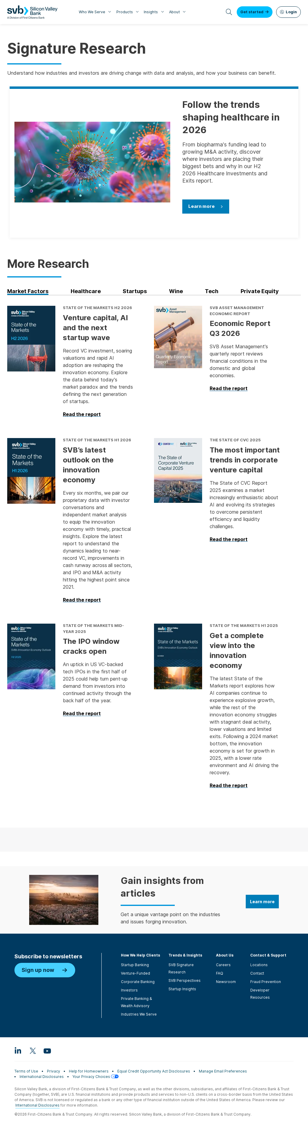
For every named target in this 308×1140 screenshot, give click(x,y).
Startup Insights (182, 989)
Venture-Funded (135, 973)
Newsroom (226, 981)
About (174, 12)
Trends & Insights (185, 955)
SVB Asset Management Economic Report (237, 310)
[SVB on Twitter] (32, 1050)
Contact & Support (268, 955)
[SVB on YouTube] (47, 1050)
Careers (223, 965)
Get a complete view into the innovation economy (237, 650)
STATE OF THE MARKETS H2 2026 (97, 307)
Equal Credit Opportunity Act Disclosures (153, 1071)
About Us (224, 955)
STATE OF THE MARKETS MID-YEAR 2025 (93, 628)
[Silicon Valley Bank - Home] (32, 12)
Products (124, 12)
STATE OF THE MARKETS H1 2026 (97, 439)
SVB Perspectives (184, 980)
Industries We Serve (139, 1014)
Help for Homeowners (89, 1071)
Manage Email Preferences (223, 1071)
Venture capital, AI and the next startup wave (95, 327)
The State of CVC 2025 (235, 439)
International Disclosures (42, 1076)
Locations (259, 965)
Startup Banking (135, 965)
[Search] (229, 12)
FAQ (219, 973)
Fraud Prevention (265, 981)
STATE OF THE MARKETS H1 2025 (244, 625)
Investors (129, 990)
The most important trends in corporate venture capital (245, 460)
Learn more (201, 206)
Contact (257, 973)
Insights (151, 12)
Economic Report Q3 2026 (240, 328)
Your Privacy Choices (91, 1076)
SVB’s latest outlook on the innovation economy (88, 465)
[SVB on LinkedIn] (18, 1050)
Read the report (82, 414)
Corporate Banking (138, 981)
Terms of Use (26, 1071)
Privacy (53, 1071)
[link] (39, 291)
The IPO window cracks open (91, 646)
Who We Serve (92, 12)
